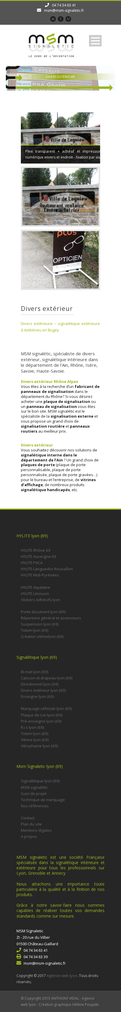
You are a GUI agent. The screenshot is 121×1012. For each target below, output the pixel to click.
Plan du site (31, 824)
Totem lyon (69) (34, 630)
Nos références (35, 805)
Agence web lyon (62, 975)
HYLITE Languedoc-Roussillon (47, 568)
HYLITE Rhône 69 (36, 550)
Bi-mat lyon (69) (34, 671)
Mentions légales (36, 830)
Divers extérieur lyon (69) (43, 690)
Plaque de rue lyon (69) (42, 715)
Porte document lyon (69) (43, 611)
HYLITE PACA (32, 562)
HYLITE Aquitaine (35, 587)
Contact (27, 818)
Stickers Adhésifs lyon (40, 599)
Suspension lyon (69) (40, 624)
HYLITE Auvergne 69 (38, 556)
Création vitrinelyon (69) (42, 636)
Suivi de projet (33, 793)
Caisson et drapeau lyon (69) (47, 678)
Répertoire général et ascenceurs (51, 618)
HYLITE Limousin (35, 593)
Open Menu (95, 40)
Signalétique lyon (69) (40, 780)
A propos (29, 836)
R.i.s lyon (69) (32, 727)
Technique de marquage (43, 799)
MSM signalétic (34, 787)
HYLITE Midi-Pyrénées (40, 575)
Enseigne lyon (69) (37, 696)
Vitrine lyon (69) (35, 739)
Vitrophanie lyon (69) (39, 745)
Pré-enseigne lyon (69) (41, 721)
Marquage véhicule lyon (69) (46, 708)
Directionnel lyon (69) (40, 684)
